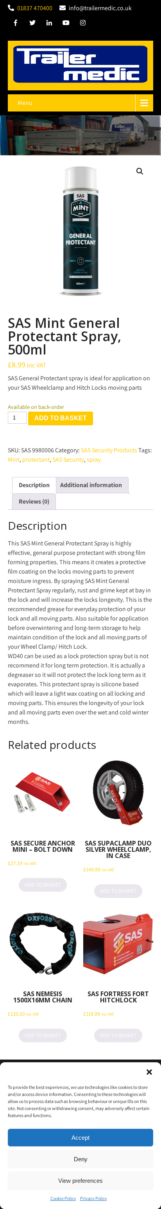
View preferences (80, 1180)
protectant (36, 459)
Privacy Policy (93, 1198)
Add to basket (60, 418)
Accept (80, 1137)
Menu (25, 103)
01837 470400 (34, 8)
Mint (14, 459)
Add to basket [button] (43, 884)
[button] (149, 1072)
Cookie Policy (63, 1198)
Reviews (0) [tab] (34, 501)
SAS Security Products (109, 450)
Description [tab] (34, 485)
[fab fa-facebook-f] (15, 24)
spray (94, 459)
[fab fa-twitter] (32, 24)
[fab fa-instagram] (83, 24)
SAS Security (68, 459)
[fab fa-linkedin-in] (49, 24)
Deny (81, 1159)
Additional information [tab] (91, 485)
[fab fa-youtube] (66, 24)
